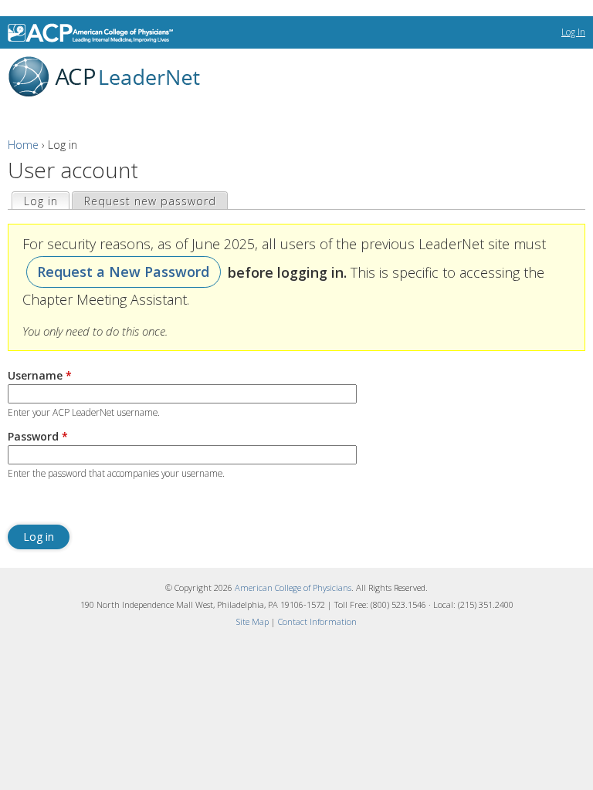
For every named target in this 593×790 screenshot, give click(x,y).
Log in (46, 201)
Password (38, 436)
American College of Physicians (293, 587)
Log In (573, 32)
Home (23, 144)
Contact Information (317, 621)
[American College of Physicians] (94, 32)
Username (40, 375)
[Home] (100, 76)
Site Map (252, 621)
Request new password (150, 201)
